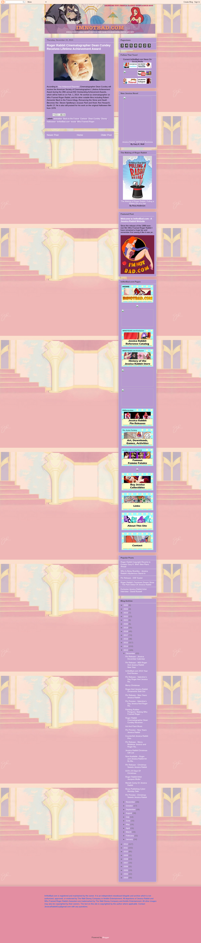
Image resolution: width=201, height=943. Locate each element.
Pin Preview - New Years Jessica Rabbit (136, 731)
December (131, 653)
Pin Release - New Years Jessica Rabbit (136, 696)
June (128, 821)
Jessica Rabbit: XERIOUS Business (137, 142)
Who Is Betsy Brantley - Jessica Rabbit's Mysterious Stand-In (134, 572)
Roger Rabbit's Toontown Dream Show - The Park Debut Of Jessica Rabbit (137, 583)
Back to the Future (71, 118)
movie (73, 121)
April (128, 828)
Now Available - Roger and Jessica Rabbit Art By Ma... (136, 758)
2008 (126, 859)
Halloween (51, 121)
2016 (126, 639)
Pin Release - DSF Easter (132, 578)
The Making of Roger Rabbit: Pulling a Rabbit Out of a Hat (137, 202)
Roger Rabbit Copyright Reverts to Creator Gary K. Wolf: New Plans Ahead (135, 564)
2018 (126, 631)
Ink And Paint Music (133, 726)
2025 (126, 605)
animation (58, 118)
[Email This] (53, 114)
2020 (126, 624)
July (128, 817)
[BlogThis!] (56, 114)
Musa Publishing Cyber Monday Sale (135, 790)
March (129, 832)
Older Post (106, 135)
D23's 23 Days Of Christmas (133, 772)
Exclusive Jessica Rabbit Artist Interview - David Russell (134, 590)
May (128, 824)
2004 (126, 874)
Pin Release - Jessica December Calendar (135, 657)
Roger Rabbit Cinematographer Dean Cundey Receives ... (136, 720)
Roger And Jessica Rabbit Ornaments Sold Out (136, 690)
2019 (126, 628)
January (129, 839)
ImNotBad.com (63, 121)
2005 (126, 870)
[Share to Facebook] (61, 114)
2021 (126, 620)
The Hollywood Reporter (68, 86)
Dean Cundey (94, 118)
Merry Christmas (132, 685)
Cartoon (83, 118)
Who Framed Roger (85, 121)
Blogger (105, 937)
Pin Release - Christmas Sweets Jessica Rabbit (136, 766)
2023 (126, 613)
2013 (126, 650)
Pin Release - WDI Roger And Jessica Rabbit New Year (136, 664)
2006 (126, 866)
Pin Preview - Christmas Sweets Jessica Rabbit (136, 796)
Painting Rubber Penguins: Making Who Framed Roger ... (136, 711)
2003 (126, 878)
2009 (126, 855)
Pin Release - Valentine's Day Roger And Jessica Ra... (136, 679)
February (130, 835)
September (131, 809)
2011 (126, 848)
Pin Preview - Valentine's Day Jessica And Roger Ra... (136, 703)
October (129, 806)
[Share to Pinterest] (64, 114)
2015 (126, 642)
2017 (126, 635)
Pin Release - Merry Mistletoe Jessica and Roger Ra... (135, 744)
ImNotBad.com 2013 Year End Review (136, 672)
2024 (126, 609)
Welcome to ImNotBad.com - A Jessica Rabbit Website (136, 219)
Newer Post (53, 135)
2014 (126, 646)
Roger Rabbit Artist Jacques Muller (133, 778)
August (129, 813)
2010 (126, 851)
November (131, 802)
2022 (126, 616)
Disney (104, 118)
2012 (126, 844)
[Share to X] (59, 114)
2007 (126, 863)
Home (80, 135)
